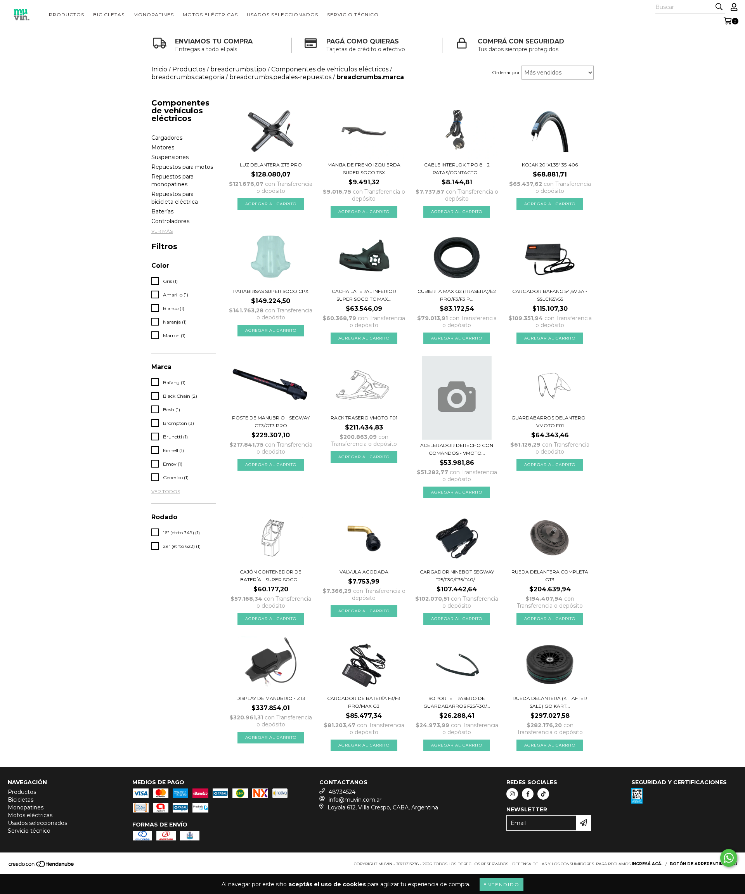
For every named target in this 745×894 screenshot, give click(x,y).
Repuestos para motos (182, 166)
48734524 (342, 791)
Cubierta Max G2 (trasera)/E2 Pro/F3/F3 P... (457, 295)
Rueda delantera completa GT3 (549, 575)
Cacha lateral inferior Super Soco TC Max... (364, 295)
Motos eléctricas (210, 14)
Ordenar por (506, 72)
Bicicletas (109, 14)
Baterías (162, 211)
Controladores (170, 221)
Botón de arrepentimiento (703, 863)
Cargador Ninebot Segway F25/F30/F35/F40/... (457, 575)
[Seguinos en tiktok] (543, 794)
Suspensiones (170, 157)
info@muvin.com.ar (355, 799)
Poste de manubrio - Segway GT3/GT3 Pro (271, 421)
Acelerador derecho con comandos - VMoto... (456, 449)
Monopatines (153, 14)
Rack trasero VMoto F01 (364, 418)
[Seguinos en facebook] (528, 794)
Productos (66, 14)
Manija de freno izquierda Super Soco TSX (363, 168)
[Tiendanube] (42, 866)
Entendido (501, 884)
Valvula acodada (364, 572)
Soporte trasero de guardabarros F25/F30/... (456, 702)
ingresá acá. (647, 863)
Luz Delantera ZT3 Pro (271, 165)
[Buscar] (719, 7)
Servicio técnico (353, 14)
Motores (162, 147)
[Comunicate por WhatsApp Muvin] (728, 858)
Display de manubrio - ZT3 (270, 698)
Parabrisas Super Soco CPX (270, 291)
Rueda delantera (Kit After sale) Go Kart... (550, 702)
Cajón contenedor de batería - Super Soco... (270, 575)
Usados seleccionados (282, 14)
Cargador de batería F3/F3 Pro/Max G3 (363, 702)
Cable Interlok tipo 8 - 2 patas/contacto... (457, 168)
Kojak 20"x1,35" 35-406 (550, 165)
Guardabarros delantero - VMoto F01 (550, 421)
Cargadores (166, 137)
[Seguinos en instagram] (512, 794)
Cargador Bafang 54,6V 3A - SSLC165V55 (549, 295)
